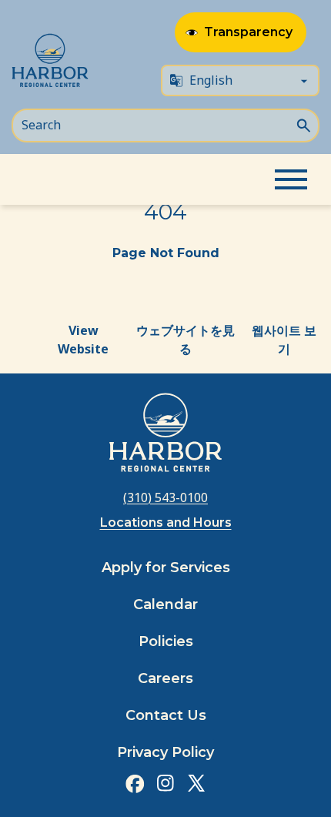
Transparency (248, 32)
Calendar (165, 604)
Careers (165, 678)
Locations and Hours (166, 522)
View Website (83, 339)
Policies (166, 641)
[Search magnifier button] (303, 124)
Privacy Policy (165, 752)
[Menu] (291, 179)
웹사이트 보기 (284, 339)
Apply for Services (166, 567)
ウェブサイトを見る (185, 339)
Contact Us (165, 715)
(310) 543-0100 (165, 497)
